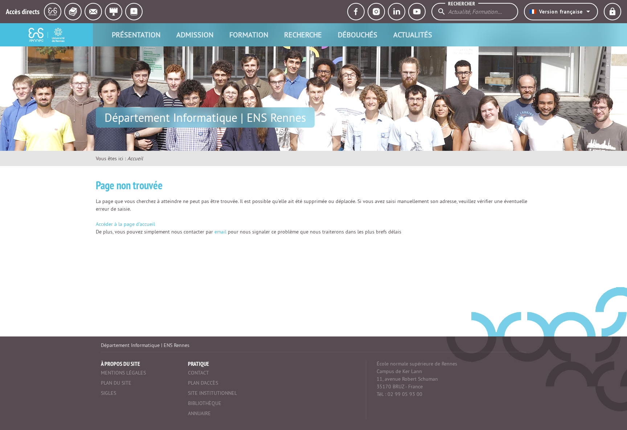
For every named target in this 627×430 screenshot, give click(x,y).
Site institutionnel (212, 393)
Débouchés (357, 34)
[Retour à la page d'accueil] (46, 34)
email (220, 231)
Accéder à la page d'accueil (125, 224)
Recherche (303, 34)
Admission (194, 34)
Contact (198, 372)
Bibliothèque (204, 403)
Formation (248, 34)
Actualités (412, 34)
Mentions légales (123, 372)
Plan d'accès (203, 383)
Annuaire (199, 413)
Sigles (108, 393)
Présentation (136, 34)
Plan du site (116, 383)
